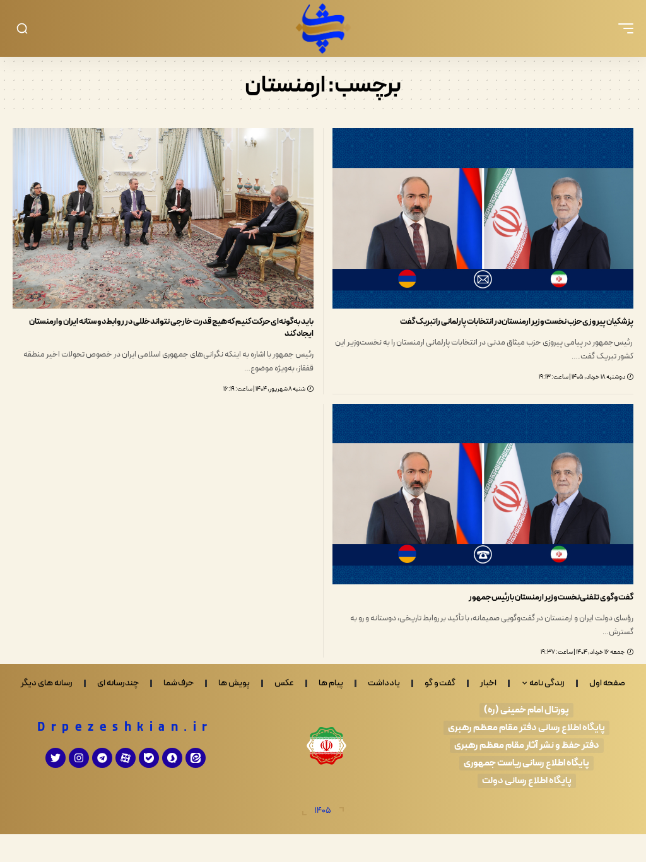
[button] (622, 28)
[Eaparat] (125, 758)
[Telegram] (102, 758)
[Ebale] (149, 758)
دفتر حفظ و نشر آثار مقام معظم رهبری (526, 745)
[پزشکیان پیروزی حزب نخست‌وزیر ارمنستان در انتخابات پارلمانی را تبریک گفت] (482, 218)
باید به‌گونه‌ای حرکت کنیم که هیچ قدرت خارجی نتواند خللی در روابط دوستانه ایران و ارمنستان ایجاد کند (171, 328)
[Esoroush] (172, 758)
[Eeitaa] (195, 758)
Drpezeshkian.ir (125, 727)
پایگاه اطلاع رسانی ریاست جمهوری (526, 763)
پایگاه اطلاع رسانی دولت (527, 781)
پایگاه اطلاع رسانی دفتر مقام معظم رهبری (526, 728)
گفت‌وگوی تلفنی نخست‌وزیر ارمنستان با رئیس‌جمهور (551, 597)
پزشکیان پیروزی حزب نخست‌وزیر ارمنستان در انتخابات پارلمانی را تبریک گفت (516, 322)
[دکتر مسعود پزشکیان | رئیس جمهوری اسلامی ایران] (323, 28)
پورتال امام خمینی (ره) (526, 710)
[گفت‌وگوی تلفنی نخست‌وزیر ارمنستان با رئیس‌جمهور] (482, 494)
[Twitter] (55, 758)
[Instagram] (79, 758)
